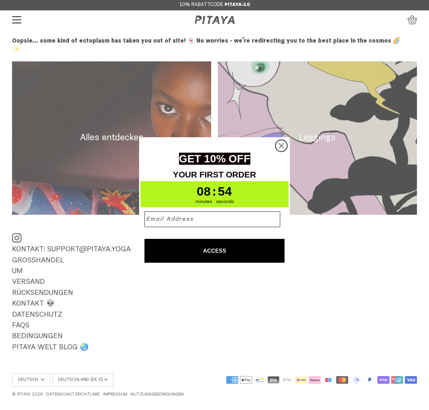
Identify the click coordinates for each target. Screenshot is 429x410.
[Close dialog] (281, 146)
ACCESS (214, 251)
